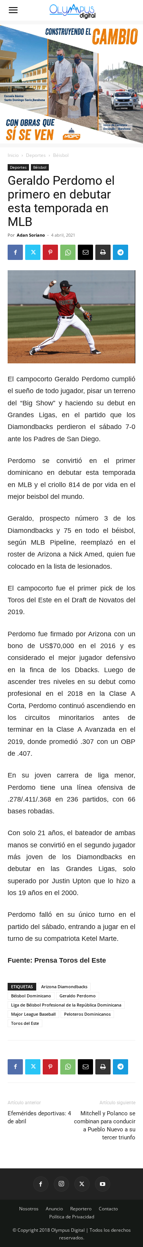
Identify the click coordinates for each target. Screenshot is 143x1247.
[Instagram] (61, 1184)
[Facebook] (15, 252)
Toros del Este (25, 1023)
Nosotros (29, 1208)
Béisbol (61, 155)
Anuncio (54, 1208)
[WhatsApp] (68, 252)
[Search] (132, 10)
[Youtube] (102, 1184)
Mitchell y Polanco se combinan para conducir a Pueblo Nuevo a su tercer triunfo (104, 1125)
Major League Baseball (33, 1014)
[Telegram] (120, 252)
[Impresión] (103, 252)
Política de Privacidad (71, 1216)
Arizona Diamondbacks (64, 986)
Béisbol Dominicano (31, 996)
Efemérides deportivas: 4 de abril (39, 1117)
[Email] (85, 252)
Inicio (13, 155)
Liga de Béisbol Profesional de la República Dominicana (66, 1005)
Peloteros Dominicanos (87, 1014)
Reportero (81, 1208)
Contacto (108, 1208)
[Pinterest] (50, 252)
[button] (13, 10)
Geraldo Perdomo (77, 996)
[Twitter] (32, 252)
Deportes (36, 155)
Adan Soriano (31, 235)
